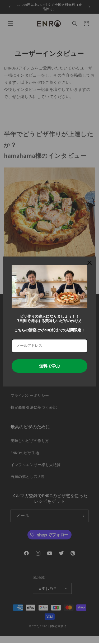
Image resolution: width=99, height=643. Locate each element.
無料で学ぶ (49, 366)
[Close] (89, 263)
